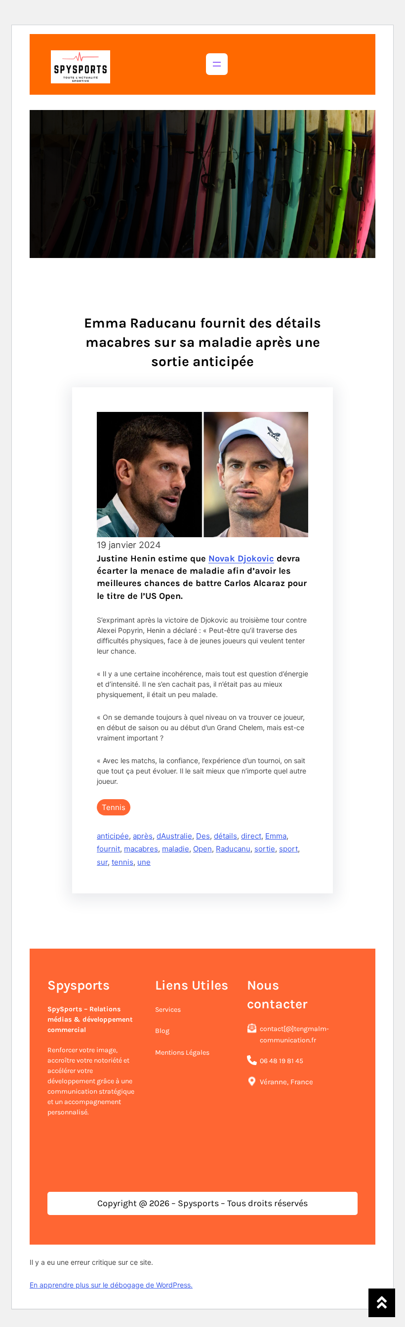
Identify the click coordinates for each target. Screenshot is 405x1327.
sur (102, 862)
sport (288, 848)
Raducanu (233, 848)
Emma (275, 836)
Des (203, 836)
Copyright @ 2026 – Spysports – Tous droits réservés (202, 1203)
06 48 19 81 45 (281, 1061)
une (144, 862)
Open (202, 848)
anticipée (113, 836)
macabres (141, 848)
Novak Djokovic (241, 558)
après (143, 836)
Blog (162, 1031)
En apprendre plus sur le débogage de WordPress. (111, 1285)
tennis (122, 862)
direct (251, 836)
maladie (175, 848)
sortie (264, 848)
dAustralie (174, 836)
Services (168, 1009)
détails (225, 836)
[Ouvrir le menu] (217, 64)
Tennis (113, 807)
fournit (108, 848)
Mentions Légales (182, 1052)
